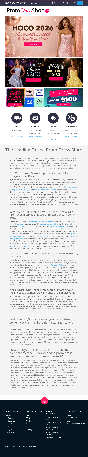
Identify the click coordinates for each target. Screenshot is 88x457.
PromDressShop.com (14, 446)
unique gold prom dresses (47, 236)
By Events (9, 424)
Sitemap (8, 415)
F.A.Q (28, 418)
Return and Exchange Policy (52, 265)
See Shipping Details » (71, 136)
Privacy (28, 424)
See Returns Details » (35, 136)
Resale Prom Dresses (54, 437)
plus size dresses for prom (20, 246)
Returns (28, 427)
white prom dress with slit (48, 224)
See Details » (32, 3)
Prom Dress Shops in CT (54, 423)
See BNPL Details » (17, 136)
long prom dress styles (21, 189)
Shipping (29, 430)
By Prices (8, 427)
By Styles (8, 430)
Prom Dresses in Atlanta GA (52, 428)
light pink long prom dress (27, 226)
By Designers (10, 421)
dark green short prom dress (41, 221)
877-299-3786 (71, 417)
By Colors (9, 418)
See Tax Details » (53, 139)
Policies (28, 421)
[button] (79, 3)
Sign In (56, 3)
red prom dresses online (60, 226)
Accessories (9, 432)
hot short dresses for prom (45, 189)
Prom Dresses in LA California (53, 433)
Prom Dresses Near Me (53, 418)
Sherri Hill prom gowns (68, 187)
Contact (28, 415)
